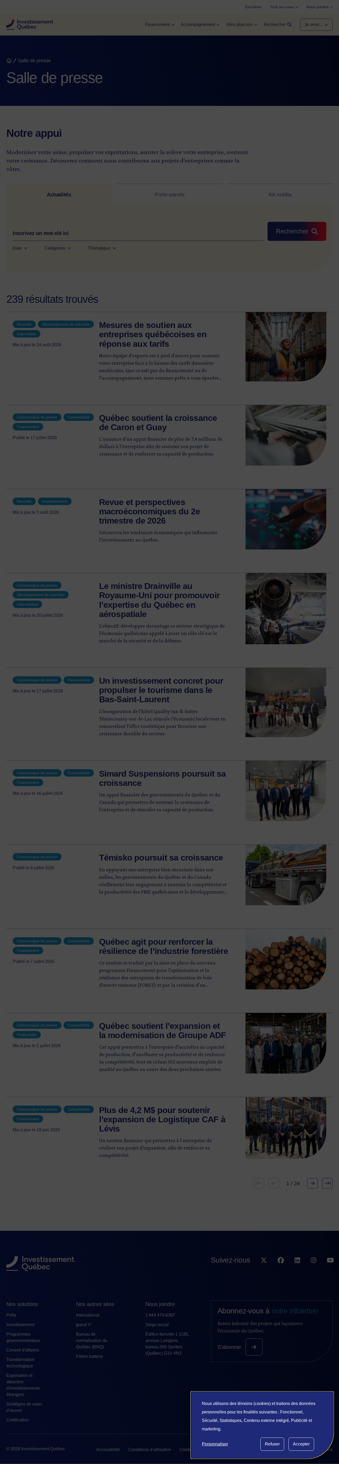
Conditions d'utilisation (149, 1449)
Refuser (272, 1444)
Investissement (20, 1324)
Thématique (99, 248)
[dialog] (262, 1425)
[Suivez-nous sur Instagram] (313, 1271)
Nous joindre (160, 1304)
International (87, 1315)
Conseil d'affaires (22, 1350)
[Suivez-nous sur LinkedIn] (297, 1271)
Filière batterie (89, 1356)
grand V (83, 1324)
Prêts (11, 1315)
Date (17, 248)
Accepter (301, 1444)
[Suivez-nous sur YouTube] (330, 1271)
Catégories (54, 248)
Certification (17, 1420)
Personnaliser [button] (215, 1444)
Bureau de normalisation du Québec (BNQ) (91, 1340)
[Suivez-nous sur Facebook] (281, 1271)
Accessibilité (108, 1449)
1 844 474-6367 (160, 1315)
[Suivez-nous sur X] (264, 1271)
